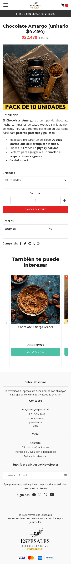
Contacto (35, 442)
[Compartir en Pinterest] (29, 243)
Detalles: (8, 221)
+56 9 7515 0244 (35, 414)
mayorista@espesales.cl (35, 409)
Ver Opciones (35, 351)
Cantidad (35, 193)
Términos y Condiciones (35, 447)
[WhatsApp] (45, 495)
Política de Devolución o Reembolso (35, 451)
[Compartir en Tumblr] (34, 243)
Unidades (9, 173)
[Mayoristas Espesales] (36, 5)
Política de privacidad (35, 456)
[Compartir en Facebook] (21, 243)
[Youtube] (52, 495)
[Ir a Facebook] (34, 495)
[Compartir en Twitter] (25, 243)
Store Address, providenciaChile (35, 422)
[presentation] (6, 323)
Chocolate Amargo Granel (35, 327)
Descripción (10, 115)
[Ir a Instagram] (39, 495)
